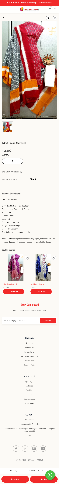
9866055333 (29, 419)
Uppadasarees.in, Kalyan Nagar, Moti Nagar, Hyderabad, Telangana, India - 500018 (29, 429)
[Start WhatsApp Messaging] (50, 474)
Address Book (29, 399)
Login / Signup (29, 381)
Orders (29, 394)
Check (33, 179)
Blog (29, 435)
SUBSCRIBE (48, 321)
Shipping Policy (29, 365)
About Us (29, 343)
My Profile (29, 386)
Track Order (29, 403)
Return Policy (29, 360)
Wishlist (29, 390)
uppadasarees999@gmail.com (29, 424)
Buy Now (44, 479)
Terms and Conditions (29, 356)
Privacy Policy (29, 352)
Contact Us (29, 347)
